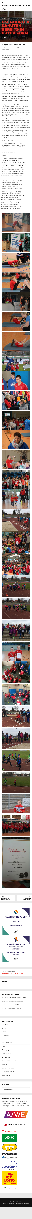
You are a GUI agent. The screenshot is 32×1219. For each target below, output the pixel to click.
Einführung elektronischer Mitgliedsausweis (14, 997)
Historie (4, 1031)
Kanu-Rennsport (6, 1039)
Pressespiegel (6, 1050)
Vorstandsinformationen (8, 1071)
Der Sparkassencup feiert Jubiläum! (11, 1004)
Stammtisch (5, 1064)
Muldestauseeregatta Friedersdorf (11, 1008)
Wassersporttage (6, 1075)
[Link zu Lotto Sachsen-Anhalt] (9, 1184)
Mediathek (7, 985)
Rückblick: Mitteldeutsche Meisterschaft (13, 1012)
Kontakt (12, 1201)
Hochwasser (5, 1035)
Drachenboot (5, 1024)
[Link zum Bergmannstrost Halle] (9, 1159)
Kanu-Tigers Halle (7, 1042)
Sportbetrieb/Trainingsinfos (19, 18)
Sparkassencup (6, 1057)
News (4, 18)
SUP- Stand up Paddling (8, 1068)
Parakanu (4, 1046)
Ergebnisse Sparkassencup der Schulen (12, 1001)
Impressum (19, 1201)
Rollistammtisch (6, 1053)
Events (4, 1028)
